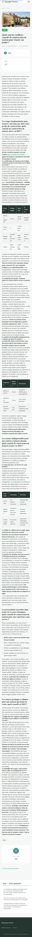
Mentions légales (6, 927)
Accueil (4, 8)
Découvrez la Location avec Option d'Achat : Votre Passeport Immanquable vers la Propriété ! (16, 898)
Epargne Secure (10, 2)
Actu (8, 8)
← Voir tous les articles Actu (10, 868)
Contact (15, 927)
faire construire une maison (16, 154)
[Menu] (28, 1)
